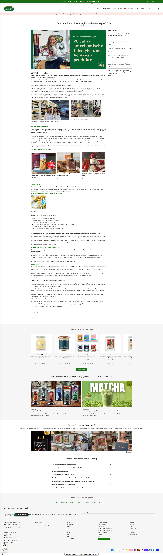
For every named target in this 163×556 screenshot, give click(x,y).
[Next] (130, 441)
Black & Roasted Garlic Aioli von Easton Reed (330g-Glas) (64, 356)
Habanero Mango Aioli (69, 189)
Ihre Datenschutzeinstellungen (86, 554)
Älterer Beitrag (35, 318)
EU (104, 502)
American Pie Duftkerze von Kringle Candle (110, 356)
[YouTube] (155, 1)
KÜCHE (56, 502)
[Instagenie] (129, 452)
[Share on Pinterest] (37, 312)
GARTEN (78, 502)
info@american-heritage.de (82, 4)
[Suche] (153, 9)
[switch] (4, 551)
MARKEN (88, 502)
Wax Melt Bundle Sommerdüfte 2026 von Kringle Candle (87, 356)
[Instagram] (150, 1)
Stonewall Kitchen (55, 261)
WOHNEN (72, 502)
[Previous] (32, 441)
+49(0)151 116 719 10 (101, 4)
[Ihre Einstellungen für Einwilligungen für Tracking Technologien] (2, 554)
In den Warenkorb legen (41, 363)
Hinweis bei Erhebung (71, 554)
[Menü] (6, 543)
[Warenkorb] (158, 9)
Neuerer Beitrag (100, 318)
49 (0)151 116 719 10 (15, 527)
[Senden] (157, 512)
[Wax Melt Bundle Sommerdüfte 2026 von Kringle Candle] (87, 343)
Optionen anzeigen (110, 363)
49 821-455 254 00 (12, 524)
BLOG (100, 502)
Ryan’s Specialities (73, 145)
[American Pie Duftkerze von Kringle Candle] (110, 343)
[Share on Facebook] (31, 312)
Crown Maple (72, 261)
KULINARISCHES (64, 502)
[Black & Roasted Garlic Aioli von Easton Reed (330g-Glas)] (64, 343)
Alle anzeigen (81, 369)
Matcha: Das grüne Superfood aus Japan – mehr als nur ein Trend (100, 411)
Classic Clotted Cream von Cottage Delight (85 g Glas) (41, 356)
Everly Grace (102, 95)
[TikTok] (158, 1)
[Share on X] (34, 312)
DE (107, 502)
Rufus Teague (63, 261)
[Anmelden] (155, 9)
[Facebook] (147, 1)
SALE (83, 502)
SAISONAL (94, 502)
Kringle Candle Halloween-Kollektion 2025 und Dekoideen (46, 411)
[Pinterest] (153, 1)
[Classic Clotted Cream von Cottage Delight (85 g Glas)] (41, 343)
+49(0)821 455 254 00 (67, 4)
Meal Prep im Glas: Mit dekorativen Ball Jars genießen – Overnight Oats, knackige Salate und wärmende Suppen (119, 72)
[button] (33, 349)
